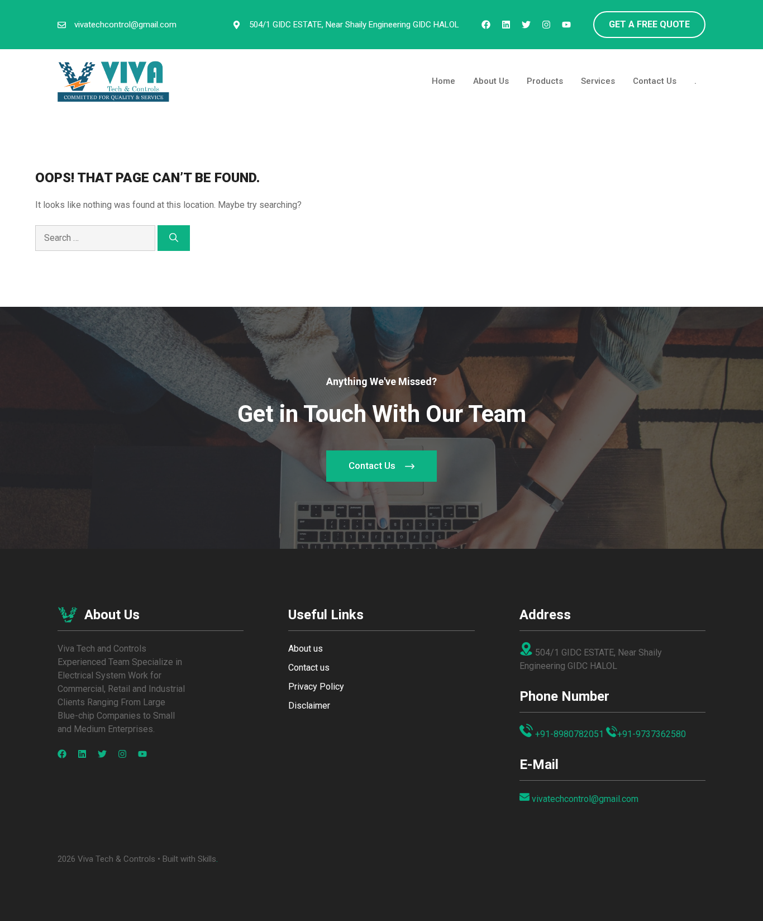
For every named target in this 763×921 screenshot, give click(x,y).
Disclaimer (309, 705)
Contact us (309, 667)
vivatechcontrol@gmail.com (125, 25)
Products (545, 81)
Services (598, 81)
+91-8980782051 (569, 734)
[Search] (174, 238)
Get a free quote (649, 24)
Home (443, 81)
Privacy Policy (316, 686)
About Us (491, 81)
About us (305, 648)
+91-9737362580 (651, 734)
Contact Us (654, 81)
